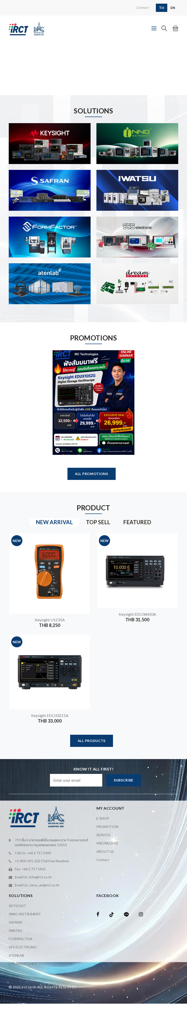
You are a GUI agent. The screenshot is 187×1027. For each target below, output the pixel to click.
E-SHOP (102, 818)
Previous (2, 68)
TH (161, 8)
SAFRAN (15, 922)
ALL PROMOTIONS (91, 474)
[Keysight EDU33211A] (83, 642)
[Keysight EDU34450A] (170, 541)
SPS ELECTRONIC (23, 947)
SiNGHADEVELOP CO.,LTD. (47, 995)
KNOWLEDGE (107, 843)
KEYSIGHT (17, 906)
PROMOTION (107, 827)
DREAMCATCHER (23, 964)
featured (137, 522)
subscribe (123, 780)
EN (172, 8)
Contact (142, 7)
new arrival (54, 522)
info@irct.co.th (40, 877)
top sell (98, 522)
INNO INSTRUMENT (25, 914)
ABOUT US (105, 851)
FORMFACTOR (20, 939)
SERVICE (103, 835)
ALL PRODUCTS (91, 741)
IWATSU (15, 930)
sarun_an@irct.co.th (44, 885)
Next (184, 68)
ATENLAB (16, 955)
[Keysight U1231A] (83, 541)
